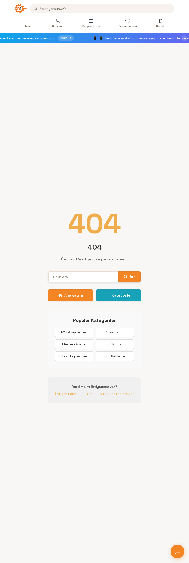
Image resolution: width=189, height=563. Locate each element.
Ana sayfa (73, 295)
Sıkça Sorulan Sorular (117, 394)
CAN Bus (114, 344)
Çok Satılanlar (114, 356)
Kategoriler (122, 295)
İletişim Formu (66, 394)
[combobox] (102, 8)
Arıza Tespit (115, 332)
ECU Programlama (74, 332)
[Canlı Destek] (177, 551)
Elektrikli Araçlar (74, 344)
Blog (89, 394)
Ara (133, 276)
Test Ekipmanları (74, 356)
